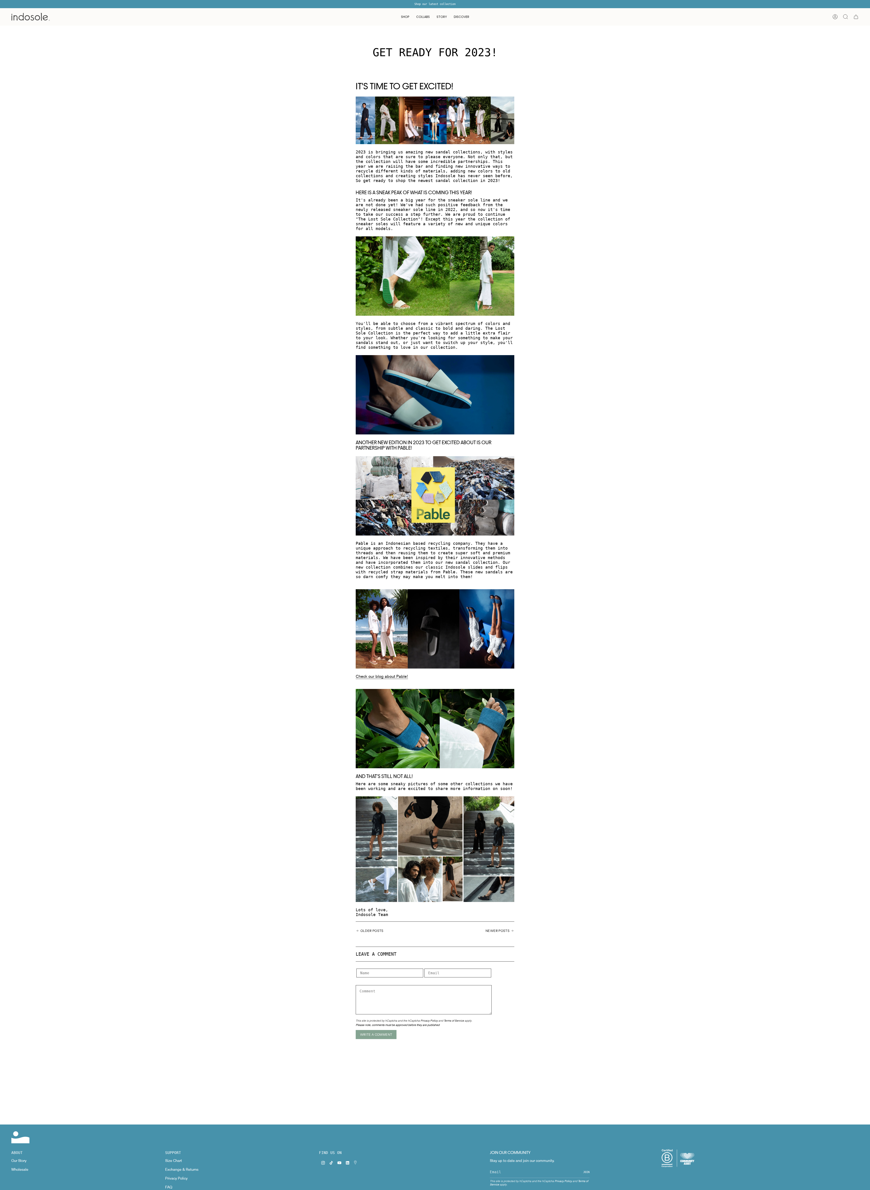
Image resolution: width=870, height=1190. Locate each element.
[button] (405, 17)
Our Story (19, 1160)
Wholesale (19, 1169)
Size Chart (173, 1160)
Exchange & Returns (181, 1169)
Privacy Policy (429, 1020)
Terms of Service (454, 1020)
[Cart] (856, 17)
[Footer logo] (20, 1137)
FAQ (168, 1187)
